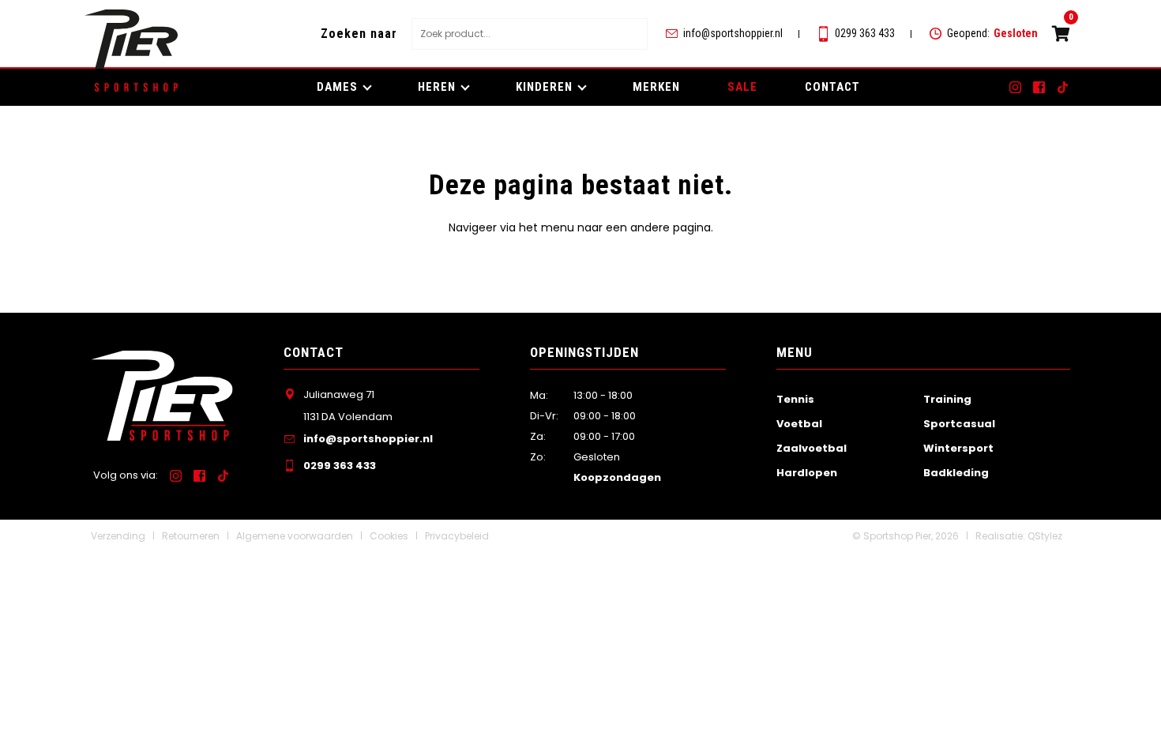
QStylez (1045, 536)
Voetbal (799, 423)
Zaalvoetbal (811, 448)
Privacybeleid (457, 536)
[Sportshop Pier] (131, 39)
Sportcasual (959, 423)
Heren (437, 87)
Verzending (118, 536)
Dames (337, 87)
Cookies (389, 536)
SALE (742, 87)
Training (947, 399)
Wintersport (958, 448)
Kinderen (544, 87)
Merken (656, 87)
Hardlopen (806, 472)
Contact (832, 87)
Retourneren (191, 536)
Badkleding (956, 472)
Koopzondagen (617, 477)
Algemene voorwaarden (294, 536)
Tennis (795, 399)
